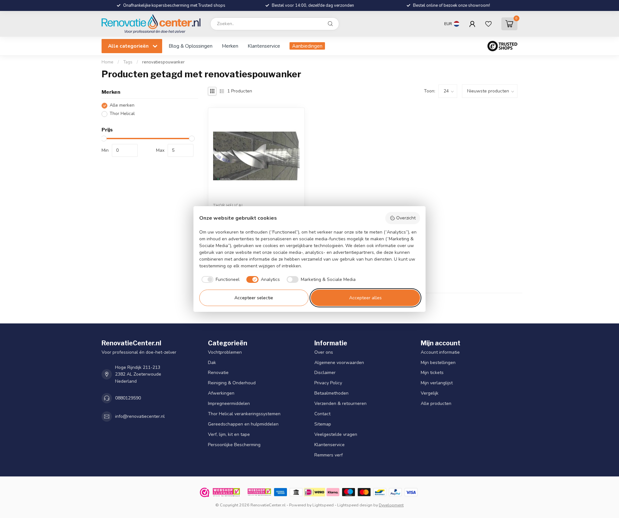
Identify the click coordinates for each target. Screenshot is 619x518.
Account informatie (440, 352)
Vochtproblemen (225, 352)
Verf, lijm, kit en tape (229, 434)
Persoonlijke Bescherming (234, 445)
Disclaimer (325, 372)
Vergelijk (429, 393)
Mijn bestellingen (438, 362)
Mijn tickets (432, 372)
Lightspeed (323, 505)
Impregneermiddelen (229, 403)
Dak (212, 362)
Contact (322, 414)
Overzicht (406, 218)
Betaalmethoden (331, 393)
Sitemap (322, 424)
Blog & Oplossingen (190, 46)
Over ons (323, 352)
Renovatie (218, 372)
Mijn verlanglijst (437, 383)
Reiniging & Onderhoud (232, 383)
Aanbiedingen (307, 46)
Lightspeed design (354, 505)
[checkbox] (219, 279)
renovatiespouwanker (163, 62)
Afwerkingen (221, 393)
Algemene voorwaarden (339, 362)
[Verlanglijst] (488, 23)
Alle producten (436, 403)
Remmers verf (328, 455)
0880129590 (128, 398)
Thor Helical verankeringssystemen (244, 414)
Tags (128, 62)
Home (107, 62)
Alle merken (122, 105)
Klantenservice (264, 46)
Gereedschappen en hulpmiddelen (243, 424)
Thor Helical (122, 113)
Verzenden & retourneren (340, 403)
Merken (230, 46)
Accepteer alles (365, 298)
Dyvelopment (391, 505)
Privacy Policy (328, 383)
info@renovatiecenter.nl (140, 416)
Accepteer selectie (253, 298)
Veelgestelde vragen (335, 434)
